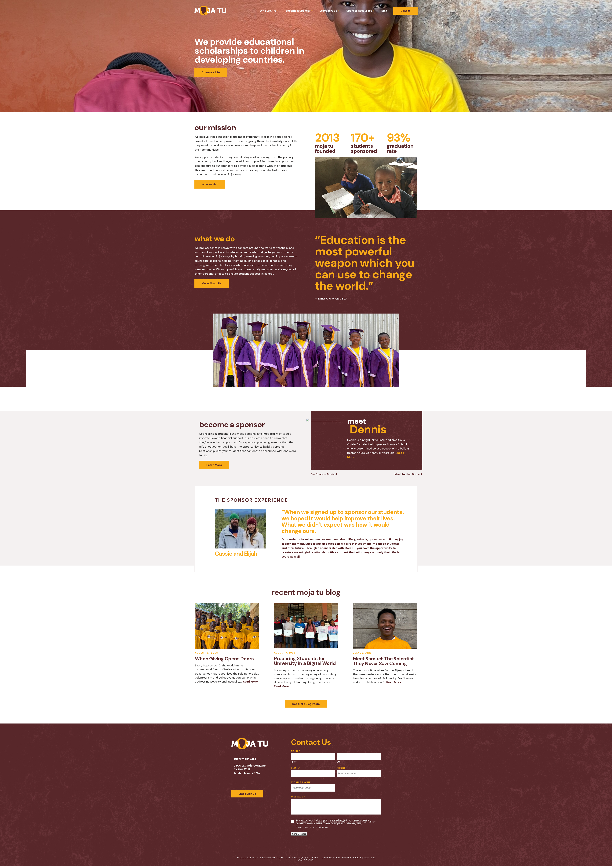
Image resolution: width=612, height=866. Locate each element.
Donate (405, 11)
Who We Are (268, 10)
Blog (384, 10)
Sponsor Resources (359, 10)
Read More (250, 681)
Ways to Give (328, 10)
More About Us (212, 283)
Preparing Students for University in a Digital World (305, 660)
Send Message (299, 834)
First (294, 762)
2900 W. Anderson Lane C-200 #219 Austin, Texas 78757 (250, 769)
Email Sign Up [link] (247, 794)
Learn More (214, 465)
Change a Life (211, 72)
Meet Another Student (408, 474)
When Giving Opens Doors (224, 659)
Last (339, 762)
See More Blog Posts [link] (306, 704)
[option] (364, 440)
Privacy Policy (302, 827)
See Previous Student (324, 474)
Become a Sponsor (297, 10)
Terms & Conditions (319, 827)
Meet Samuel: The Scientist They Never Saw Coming (383, 661)
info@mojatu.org (245, 759)
